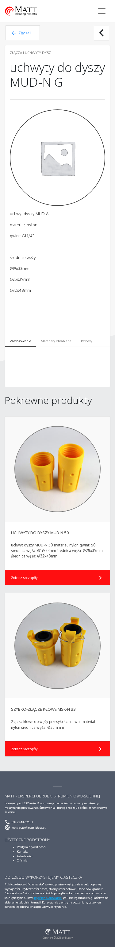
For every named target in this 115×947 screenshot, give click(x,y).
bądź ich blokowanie (48, 897)
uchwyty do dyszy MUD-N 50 (40, 532)
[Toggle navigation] (102, 11)
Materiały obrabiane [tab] (56, 341)
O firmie (22, 860)
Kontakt (22, 851)
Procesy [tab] (86, 341)
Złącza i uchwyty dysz (21, 35)
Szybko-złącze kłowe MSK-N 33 (43, 709)
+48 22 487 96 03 (19, 822)
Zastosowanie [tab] (20, 341)
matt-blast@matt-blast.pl (25, 827)
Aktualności (25, 856)
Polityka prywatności (31, 847)
